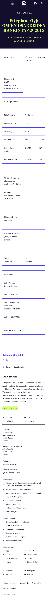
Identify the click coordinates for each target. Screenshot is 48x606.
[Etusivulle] (24, 4)
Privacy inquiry (37, 583)
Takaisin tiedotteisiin (15, 367)
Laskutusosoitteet (9, 589)
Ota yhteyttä (9, 408)
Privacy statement (9, 583)
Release (9, 360)
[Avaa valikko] (5, 3)
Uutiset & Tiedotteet (24, 13)
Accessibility (24, 583)
